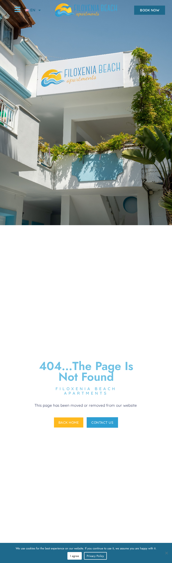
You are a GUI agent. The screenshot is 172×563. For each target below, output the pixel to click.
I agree (74, 556)
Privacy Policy (95, 556)
